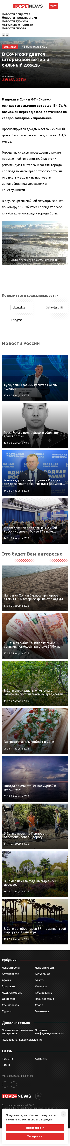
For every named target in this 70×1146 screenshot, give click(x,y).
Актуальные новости (17, 24)
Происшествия (44, 998)
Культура (41, 986)
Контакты (41, 1058)
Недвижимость (12, 992)
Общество (9, 998)
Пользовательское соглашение (22, 1039)
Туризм (6, 1011)
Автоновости (10, 973)
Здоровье (8, 986)
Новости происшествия (19, 17)
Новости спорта (14, 28)
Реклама (7, 1058)
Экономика (42, 1011)
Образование (43, 992)
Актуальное (42, 973)
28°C (53, 6)
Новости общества (16, 14)
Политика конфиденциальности (49, 1032)
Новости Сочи (11, 967)
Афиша (6, 980)
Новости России (45, 967)
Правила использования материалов (17, 1032)
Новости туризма (15, 21)
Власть (39, 980)
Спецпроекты (10, 1005)
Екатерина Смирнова (14, 79)
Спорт (39, 1005)
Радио (6, 1064)
